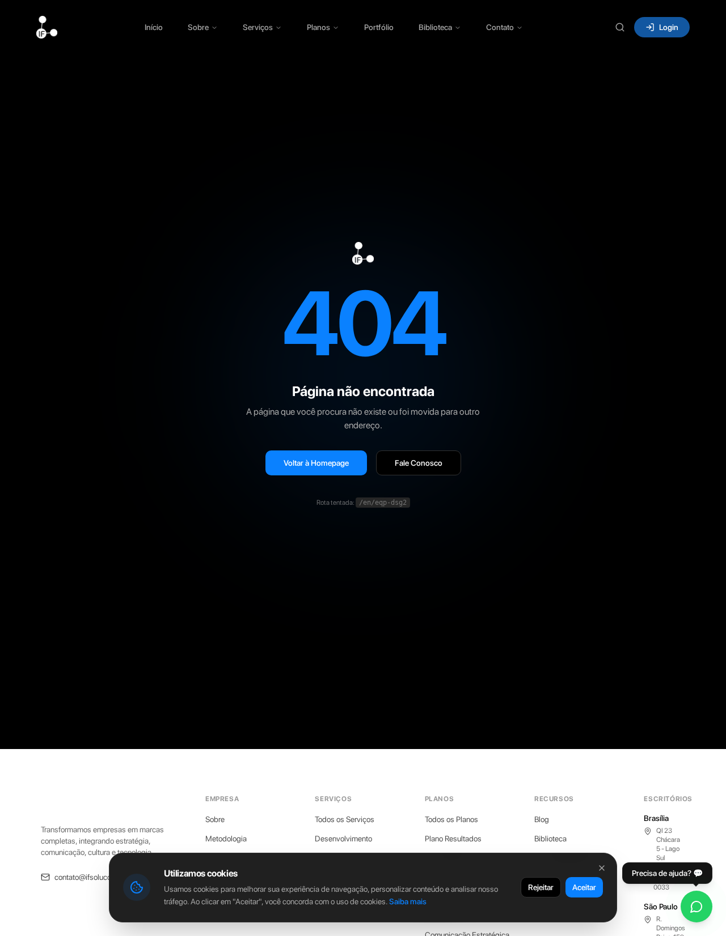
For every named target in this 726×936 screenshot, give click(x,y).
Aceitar (584, 887)
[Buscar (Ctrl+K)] (620, 27)
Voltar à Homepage (316, 462)
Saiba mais (408, 901)
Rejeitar (541, 887)
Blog (541, 819)
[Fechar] (602, 868)
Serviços (258, 27)
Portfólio (379, 27)
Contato (500, 27)
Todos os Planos (451, 819)
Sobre (198, 27)
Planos (318, 27)
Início (154, 27)
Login (668, 27)
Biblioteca (435, 27)
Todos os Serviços (344, 819)
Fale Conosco (418, 462)
